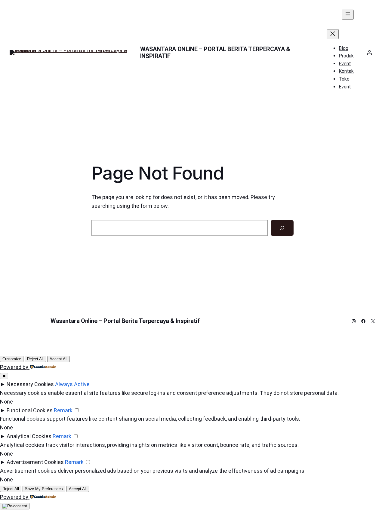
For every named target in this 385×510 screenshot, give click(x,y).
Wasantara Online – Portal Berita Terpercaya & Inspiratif (215, 52)
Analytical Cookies (29, 436)
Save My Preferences (44, 489)
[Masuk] (369, 53)
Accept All (58, 359)
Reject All (35, 359)
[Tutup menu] (333, 34)
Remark (63, 410)
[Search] (282, 228)
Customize (11, 359)
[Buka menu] (348, 15)
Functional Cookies (30, 410)
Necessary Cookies (30, 384)
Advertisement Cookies (35, 462)
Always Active (72, 384)
